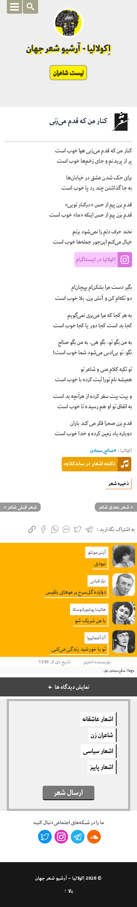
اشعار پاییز (101, 767)
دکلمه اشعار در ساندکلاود (90, 463)
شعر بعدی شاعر (114, 507)
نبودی (100, 563)
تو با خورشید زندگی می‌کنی (79, 649)
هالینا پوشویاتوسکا (89, 609)
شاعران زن (102, 735)
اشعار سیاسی (98, 751)
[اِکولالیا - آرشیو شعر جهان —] (68, 23)
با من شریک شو (90, 620)
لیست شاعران (68, 73)
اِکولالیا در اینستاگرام (96, 259)
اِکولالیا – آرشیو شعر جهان (59, 878)
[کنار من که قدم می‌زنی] (121, 124)
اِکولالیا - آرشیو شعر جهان (69, 48)
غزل (106, 671)
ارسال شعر (68, 792)
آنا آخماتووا (96, 638)
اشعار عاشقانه (98, 719)
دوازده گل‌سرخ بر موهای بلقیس (76, 592)
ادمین (88, 661)
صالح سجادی (117, 671)
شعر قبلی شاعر (22, 507)
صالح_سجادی (102, 450)
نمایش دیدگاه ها (72, 687)
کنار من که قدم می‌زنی (78, 121)
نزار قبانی (98, 581)
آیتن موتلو (97, 552)
